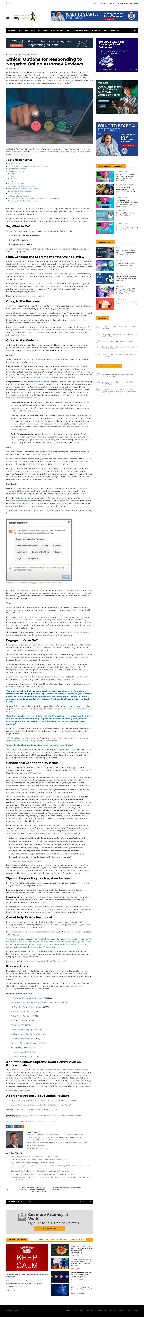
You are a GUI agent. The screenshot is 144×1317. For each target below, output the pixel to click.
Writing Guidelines (122, 3)
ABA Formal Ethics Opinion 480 (67, 780)
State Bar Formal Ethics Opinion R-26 (37, 790)
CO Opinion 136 (17, 1025)
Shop (105, 30)
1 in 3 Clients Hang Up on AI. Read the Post (117, 341)
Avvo (12, 176)
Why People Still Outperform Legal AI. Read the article (32, 1163)
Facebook (13, 179)
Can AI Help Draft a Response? (20, 191)
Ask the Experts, (37, 1115)
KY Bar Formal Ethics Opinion (24, 1030)
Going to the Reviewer (17, 169)
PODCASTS (96, 30)
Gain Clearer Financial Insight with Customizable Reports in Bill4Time (38, 1160)
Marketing (23, 30)
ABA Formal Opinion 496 (39, 650)
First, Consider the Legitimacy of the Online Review (28, 166)
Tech (33, 30)
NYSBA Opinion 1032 (20, 1052)
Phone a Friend (14, 193)
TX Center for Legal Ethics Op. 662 (26, 1043)
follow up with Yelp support (59, 635)
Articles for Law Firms (49, 1202)
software (35, 607)
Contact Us (134, 3)
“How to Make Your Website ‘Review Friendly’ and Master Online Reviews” (44, 1100)
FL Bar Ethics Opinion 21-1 (22, 1011)
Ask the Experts (61, 1240)
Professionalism (23, 1117)
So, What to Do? (14, 164)
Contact (121, 1310)
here (80, 390)
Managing (12, 30)
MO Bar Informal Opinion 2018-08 (25, 1034)
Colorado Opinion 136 (34, 833)
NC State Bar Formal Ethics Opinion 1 (27, 1007)
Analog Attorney (82, 30)
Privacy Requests (87, 1310)
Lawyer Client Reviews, (51, 1115)
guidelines (49, 617)
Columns (111, 3)
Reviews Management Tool (18, 395)
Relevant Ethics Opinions (19, 196)
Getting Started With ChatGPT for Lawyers (45, 961)
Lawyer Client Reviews (76, 1240)
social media (84, 1086)
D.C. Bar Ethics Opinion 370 (62, 833)
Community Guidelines (39, 454)
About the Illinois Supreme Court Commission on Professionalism (34, 198)
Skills (68, 30)
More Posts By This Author (37, 1148)
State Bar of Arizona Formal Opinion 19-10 (36, 831)
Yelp (11, 181)
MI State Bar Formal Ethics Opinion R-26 (29, 998)
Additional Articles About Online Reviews (24, 201)
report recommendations (21, 501)
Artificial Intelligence (46, 1240)
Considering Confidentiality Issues (21, 186)
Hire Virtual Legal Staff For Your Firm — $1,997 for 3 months (34, 1156)
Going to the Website (16, 171)
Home (135, 1310)
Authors (103, 3)
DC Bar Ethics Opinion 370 (22, 1039)
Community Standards (69, 501)
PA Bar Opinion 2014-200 (22, 1057)
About (96, 3)
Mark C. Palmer (14, 68)
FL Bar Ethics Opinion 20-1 (22, 1016)
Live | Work (42, 30)
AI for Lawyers (57, 30)
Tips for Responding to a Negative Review (24, 189)
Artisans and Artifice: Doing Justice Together (66, 1188)
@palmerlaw (39, 1145)
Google (13, 174)
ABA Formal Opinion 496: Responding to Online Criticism (36, 1002)
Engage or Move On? (16, 183)
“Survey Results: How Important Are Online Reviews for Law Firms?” (41, 1105)
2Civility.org (58, 1086)
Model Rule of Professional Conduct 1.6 (23, 773)
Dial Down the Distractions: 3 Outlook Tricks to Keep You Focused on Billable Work (31, 1189)
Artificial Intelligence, (23, 1115)
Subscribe (115, 30)
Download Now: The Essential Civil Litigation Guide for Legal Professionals (40, 1171)
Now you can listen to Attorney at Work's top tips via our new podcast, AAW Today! (43, 1174)
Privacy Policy (72, 1310)
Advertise (112, 1310)
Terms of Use (101, 1310)
